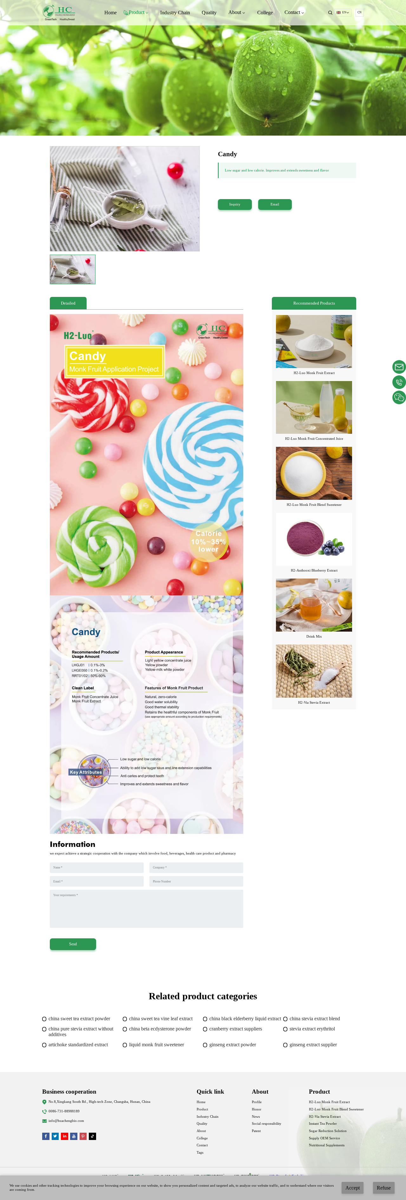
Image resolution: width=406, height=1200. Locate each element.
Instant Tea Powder (323, 1123)
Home (110, 12)
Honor (256, 1109)
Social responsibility (266, 1123)
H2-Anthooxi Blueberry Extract (314, 570)
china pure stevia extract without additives (81, 1031)
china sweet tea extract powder (79, 1018)
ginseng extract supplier (313, 1044)
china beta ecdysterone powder (160, 1028)
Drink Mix (314, 636)
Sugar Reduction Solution (328, 1131)
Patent (256, 1131)
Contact (202, 1145)
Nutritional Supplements (326, 1145)
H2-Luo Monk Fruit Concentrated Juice (314, 438)
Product (202, 1109)
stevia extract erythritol (312, 1028)
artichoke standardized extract (78, 1044)
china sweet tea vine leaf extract (161, 1018)
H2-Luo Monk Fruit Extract (314, 373)
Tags (200, 1152)
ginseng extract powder (232, 1044)
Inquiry (234, 204)
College (265, 12)
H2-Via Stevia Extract (314, 702)
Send (73, 944)
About (201, 1131)
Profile (257, 1102)
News (256, 1116)
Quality (209, 12)
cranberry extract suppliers (235, 1028)
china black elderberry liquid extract (245, 1018)
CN (359, 12)
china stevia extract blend (315, 1018)
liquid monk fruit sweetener (156, 1044)
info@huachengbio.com (66, 1121)
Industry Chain (175, 12)
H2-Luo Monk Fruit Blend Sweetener (314, 504)
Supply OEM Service (324, 1138)
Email (275, 204)
